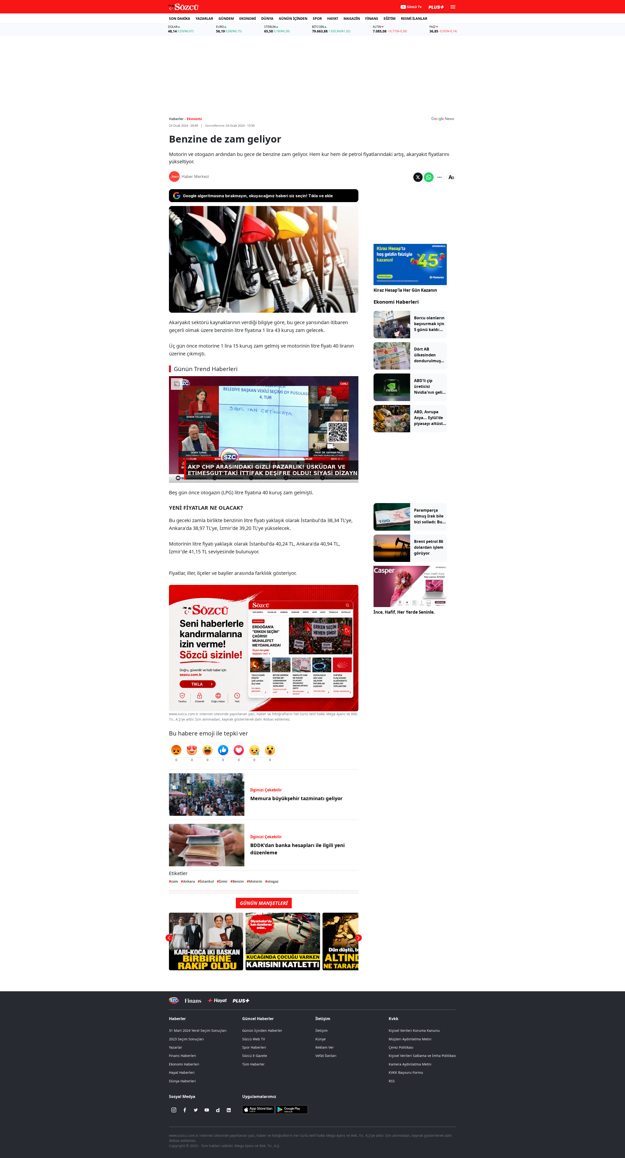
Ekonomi (194, 118)
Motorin (255, 881)
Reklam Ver (324, 1047)
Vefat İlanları (325, 1055)
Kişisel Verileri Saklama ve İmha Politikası (422, 1055)
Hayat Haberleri (182, 1072)
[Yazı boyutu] (451, 177)
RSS (392, 1081)
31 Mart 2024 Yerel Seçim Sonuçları (198, 1030)
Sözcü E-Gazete (254, 1055)
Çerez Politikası (401, 1047)
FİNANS (371, 18)
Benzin (238, 881)
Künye (320, 1039)
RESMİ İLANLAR (414, 18)
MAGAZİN (352, 18)
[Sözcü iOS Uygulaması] (258, 1109)
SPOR (317, 18)
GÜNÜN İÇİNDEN (293, 18)
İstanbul (207, 881)
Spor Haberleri (254, 1047)
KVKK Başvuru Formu (406, 1072)
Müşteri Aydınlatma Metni (410, 1039)
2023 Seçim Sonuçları (186, 1039)
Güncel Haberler (258, 1018)
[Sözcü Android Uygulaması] (291, 1109)
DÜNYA (267, 18)
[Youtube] (207, 1110)
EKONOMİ (247, 18)
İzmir (223, 881)
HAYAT (332, 18)
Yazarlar (175, 1047)
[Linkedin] (229, 1110)
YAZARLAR (204, 18)
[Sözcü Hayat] (217, 1000)
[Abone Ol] (442, 118)
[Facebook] (185, 1110)
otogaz (273, 881)
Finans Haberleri (182, 1055)
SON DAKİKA (179, 18)
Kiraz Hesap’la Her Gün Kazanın (405, 290)
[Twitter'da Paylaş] (418, 177)
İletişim (321, 1030)
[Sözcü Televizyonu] (174, 1000)
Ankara (189, 881)
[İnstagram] (174, 1110)
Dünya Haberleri (182, 1081)
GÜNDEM (226, 18)
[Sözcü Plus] (241, 1000)
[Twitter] (196, 1110)
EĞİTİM (390, 18)
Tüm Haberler (253, 1064)
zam (174, 881)
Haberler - (177, 118)
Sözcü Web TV (253, 1039)
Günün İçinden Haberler (262, 1030)
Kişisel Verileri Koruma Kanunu (414, 1030)
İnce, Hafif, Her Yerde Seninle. (404, 612)
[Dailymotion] (218, 1110)
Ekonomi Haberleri (396, 302)
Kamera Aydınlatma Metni (410, 1064)
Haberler (177, 1018)
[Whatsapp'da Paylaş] (429, 177)
